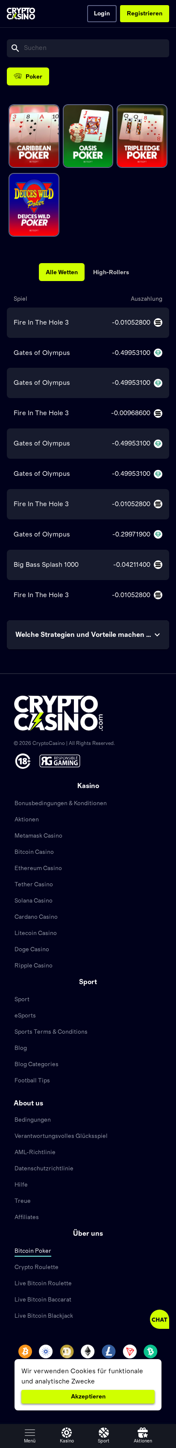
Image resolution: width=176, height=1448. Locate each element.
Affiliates (27, 1217)
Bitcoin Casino (34, 852)
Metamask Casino (38, 836)
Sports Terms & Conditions (51, 1032)
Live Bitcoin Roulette (43, 1284)
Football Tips (32, 1081)
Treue (23, 1201)
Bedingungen (33, 1120)
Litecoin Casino (36, 933)
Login (102, 14)
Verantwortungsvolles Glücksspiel (61, 1136)
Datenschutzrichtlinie (44, 1169)
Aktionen (27, 820)
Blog (21, 1048)
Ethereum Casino (38, 868)
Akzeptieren (88, 1397)
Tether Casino (34, 885)
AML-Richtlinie (35, 1152)
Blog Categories (37, 1064)
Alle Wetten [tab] (62, 273)
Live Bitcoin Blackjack (44, 1316)
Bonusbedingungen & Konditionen (61, 803)
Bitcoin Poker (33, 1251)
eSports (25, 1016)
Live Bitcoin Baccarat (43, 1300)
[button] (29, 1436)
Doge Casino (32, 950)
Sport (22, 999)
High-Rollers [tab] (111, 273)
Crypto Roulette (37, 1267)
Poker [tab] (34, 77)
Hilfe (21, 1185)
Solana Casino (34, 901)
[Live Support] (160, 1319)
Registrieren (144, 14)
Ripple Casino (34, 966)
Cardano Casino (36, 917)
